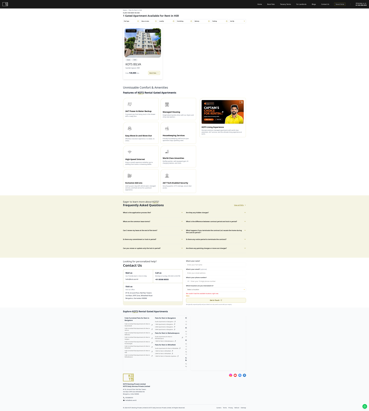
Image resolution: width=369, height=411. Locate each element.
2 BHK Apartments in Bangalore (164, 327)
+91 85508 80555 (162, 279)
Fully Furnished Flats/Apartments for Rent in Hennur (137, 329)
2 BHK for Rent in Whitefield (163, 353)
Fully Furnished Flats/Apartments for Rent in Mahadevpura (137, 356)
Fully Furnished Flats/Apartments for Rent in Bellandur (137, 333)
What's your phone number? (196, 277)
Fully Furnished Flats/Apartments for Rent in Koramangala (137, 342)
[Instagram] (230, 375)
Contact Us (325, 4)
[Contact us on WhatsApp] (364, 406)
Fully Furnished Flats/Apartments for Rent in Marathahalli (137, 325)
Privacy (230, 408)
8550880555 (129, 398)
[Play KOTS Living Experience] (223, 112)
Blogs (314, 4)
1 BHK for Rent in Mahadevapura (164, 341)
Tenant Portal (339, 4)
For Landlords (301, 4)
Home (259, 4)
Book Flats (271, 4)
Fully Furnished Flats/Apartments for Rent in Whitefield (137, 347)
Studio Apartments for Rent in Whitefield (166, 348)
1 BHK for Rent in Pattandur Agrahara (165, 356)
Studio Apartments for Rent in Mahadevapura (163, 337)
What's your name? (193, 261)
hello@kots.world (131, 279)
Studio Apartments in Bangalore (164, 321)
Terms (225, 408)
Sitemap (243, 408)
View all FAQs (239, 205)
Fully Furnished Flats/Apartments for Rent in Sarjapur (137, 338)
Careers (218, 408)
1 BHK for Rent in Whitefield (163, 351)
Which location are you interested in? (199, 286)
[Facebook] (239, 375)
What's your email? (196, 269)
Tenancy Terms (285, 4)
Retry (187, 296)
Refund (236, 408)
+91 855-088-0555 (361, 5)
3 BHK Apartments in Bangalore (164, 329)
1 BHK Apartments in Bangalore (164, 324)
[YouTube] (235, 375)
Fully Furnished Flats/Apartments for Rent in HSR (137, 351)
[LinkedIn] (244, 375)
